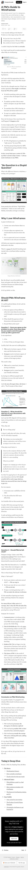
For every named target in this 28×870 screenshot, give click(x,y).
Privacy (18, 857)
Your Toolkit (8, 797)
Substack (6, 866)
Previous (6, 850)
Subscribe (19, 2)
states (24, 627)
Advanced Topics (9, 779)
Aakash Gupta (4, 23)
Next (23, 850)
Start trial (14, 839)
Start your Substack (10, 862)
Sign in (24, 2)
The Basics (7, 768)
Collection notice (14, 859)
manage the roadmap (7, 557)
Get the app (22, 862)
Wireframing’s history (13, 771)
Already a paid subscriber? (14, 842)
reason (8, 249)
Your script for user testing (14, 800)
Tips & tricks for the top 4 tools (15, 777)
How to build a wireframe (14, 774)
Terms (22, 857)
